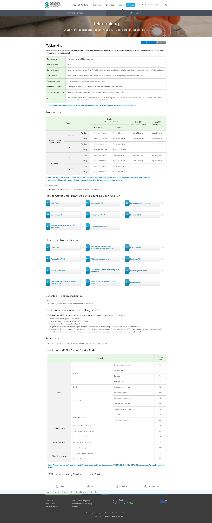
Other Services (136, 13)
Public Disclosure (52, 507)
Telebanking (94, 492)
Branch (140, 5)
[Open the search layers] (166, 5)
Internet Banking (80, 5)
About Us (49, 501)
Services (122, 5)
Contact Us (149, 5)
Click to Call (149, 42)
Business (110, 5)
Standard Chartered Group (82, 504)
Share (162, 42)
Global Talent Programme (82, 501)
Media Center (51, 504)
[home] (47, 492)
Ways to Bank (67, 492)
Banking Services (75, 13)
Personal (56, 492)
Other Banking (81, 492)
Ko (158, 5)
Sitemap (75, 507)
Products (97, 5)
